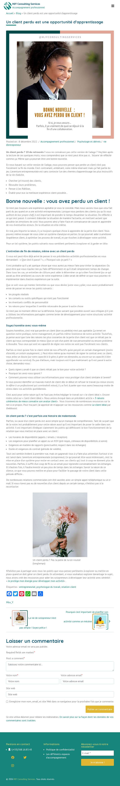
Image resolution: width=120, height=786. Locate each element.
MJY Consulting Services (24, 779)
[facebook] (13, 757)
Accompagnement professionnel (57, 141)
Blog (18, 13)
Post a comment (15, 658)
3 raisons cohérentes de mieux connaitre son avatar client (55, 399)
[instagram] (13, 765)
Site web (10, 688)
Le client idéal (99, 404)
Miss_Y (9, 602)
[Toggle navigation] (112, 6)
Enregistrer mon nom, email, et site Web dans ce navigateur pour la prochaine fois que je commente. (61, 701)
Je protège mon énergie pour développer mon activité (36, 580)
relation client (68, 586)
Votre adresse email (71, 675)
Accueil (9, 13)
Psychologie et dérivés (89, 141)
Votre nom (12, 675)
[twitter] (25, 757)
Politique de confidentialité (60, 749)
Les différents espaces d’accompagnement (58, 755)
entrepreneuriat (27, 586)
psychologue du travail (48, 586)
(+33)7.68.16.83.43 (22, 749)
